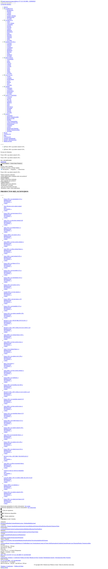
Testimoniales (4, 557)
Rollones (9, 34)
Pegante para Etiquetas (12, 128)
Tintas (8, 70)
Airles (8, 21)
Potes (8, 33)
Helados (9, 14)
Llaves (8, 80)
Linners (9, 127)
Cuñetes (9, 65)
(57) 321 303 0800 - (6, 560)
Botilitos (9, 120)
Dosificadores (10, 79)
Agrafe (8, 76)
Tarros (8, 69)
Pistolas (9, 82)
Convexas (9, 97)
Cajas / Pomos (10, 23)
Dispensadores (10, 124)
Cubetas (9, 13)
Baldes (8, 62)
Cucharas (9, 43)
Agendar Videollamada (44, 557)
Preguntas (13, 169)
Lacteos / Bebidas (11, 16)
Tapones (9, 111)
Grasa (8, 67)
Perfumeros (10, 31)
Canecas (9, 63)
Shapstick (9, 36)
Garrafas (9, 66)
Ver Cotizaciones (31, 507)
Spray (8, 83)
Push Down (10, 107)
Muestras (9, 52)
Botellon (9, 11)
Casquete (9, 78)
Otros (8, 53)
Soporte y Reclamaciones (56, 557)
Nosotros (68, 557)
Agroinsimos (10, 59)
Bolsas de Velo (10, 118)
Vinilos (9, 72)
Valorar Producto (5, 182)
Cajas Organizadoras (12, 121)
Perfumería (9, 92)
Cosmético (9, 89)
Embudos (9, 44)
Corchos (9, 98)
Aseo (8, 60)
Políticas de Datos (24, 557)
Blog (64, 557)
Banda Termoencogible (13, 117)
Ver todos (9, 18)
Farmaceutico (10, 91)
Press (8, 105)
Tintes (8, 39)
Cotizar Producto (5, 163)
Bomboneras (10, 10)
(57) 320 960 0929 (26, 554)
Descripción (6, 169)
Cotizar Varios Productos (16, 163)
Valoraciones (21, 169)
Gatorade (9, 101)
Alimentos (9, 88)
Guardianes (10, 47)
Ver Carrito (27, 506)
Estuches (9, 27)
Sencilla (9, 109)
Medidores (9, 50)
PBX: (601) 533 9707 (6, 554)
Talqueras (9, 37)
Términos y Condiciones (14, 557)
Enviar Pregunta (5, 177)
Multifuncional (10, 17)
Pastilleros (9, 54)
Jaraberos (9, 49)
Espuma (9, 26)
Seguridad (9, 108)
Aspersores (9, 115)
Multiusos (9, 30)
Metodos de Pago (34, 557)
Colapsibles (10, 24)
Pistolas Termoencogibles (13, 130)
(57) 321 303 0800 (16, 554)
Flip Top (9, 99)
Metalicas (9, 102)
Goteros (9, 29)
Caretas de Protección (12, 122)
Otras (8, 104)
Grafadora (9, 125)
